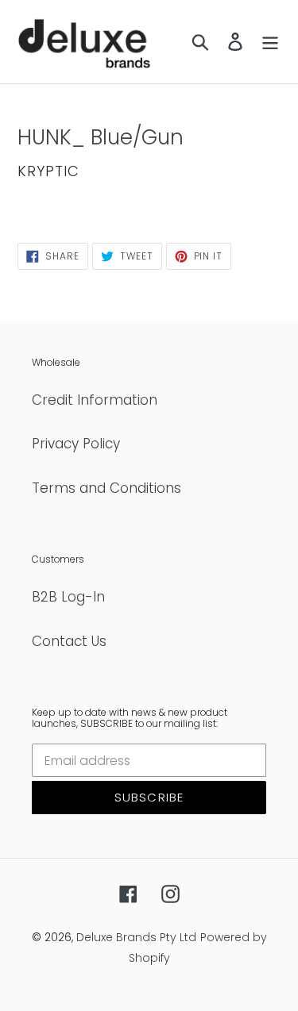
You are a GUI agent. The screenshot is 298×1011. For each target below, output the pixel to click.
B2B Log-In (68, 596)
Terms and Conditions (106, 488)
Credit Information (94, 399)
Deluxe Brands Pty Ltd (136, 937)
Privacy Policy (76, 443)
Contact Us (69, 641)
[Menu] (270, 42)
